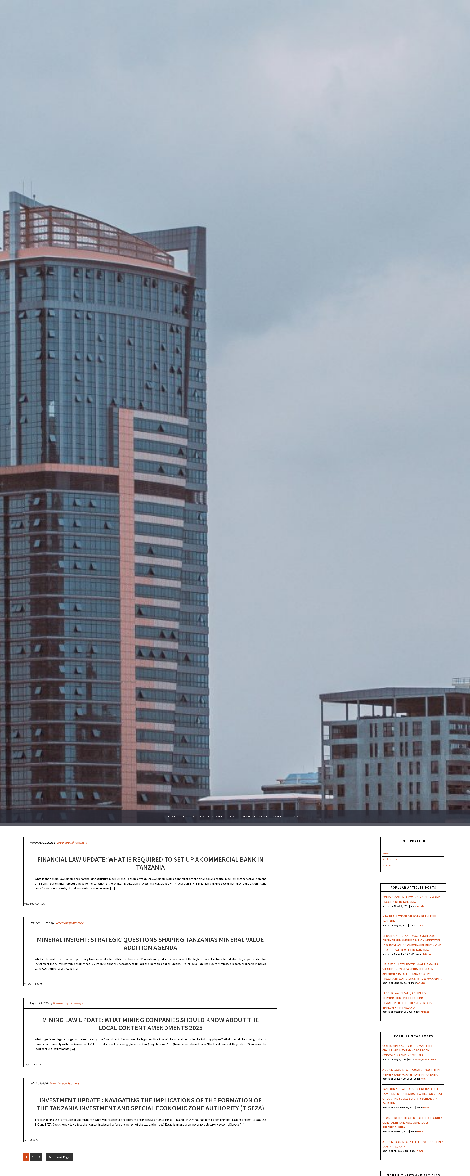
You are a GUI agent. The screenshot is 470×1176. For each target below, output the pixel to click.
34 (49, 1157)
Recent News (429, 1059)
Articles (386, 865)
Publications (389, 859)
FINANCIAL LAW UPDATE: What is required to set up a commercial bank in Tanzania (150, 863)
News (385, 853)
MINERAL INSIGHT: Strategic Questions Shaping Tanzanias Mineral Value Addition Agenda (150, 943)
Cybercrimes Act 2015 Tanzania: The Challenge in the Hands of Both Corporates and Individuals (407, 1050)
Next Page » (63, 1157)
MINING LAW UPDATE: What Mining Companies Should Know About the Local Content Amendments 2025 (150, 1024)
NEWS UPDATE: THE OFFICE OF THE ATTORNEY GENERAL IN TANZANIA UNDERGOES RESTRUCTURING (412, 1122)
